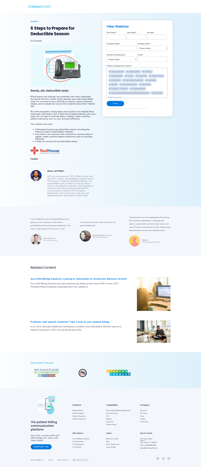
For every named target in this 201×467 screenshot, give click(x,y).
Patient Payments (78, 416)
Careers (143, 419)
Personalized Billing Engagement (118, 410)
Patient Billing (77, 410)
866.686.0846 (151, 445)
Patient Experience (79, 419)
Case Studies (111, 447)
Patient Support (78, 413)
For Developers (78, 444)
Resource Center (112, 439)
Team (142, 416)
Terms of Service (62, 460)
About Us (143, 410)
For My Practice (78, 441)
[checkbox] (116, 71)
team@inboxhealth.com (148, 448)
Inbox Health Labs (113, 444)
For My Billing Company (81, 439)
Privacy (51, 460)
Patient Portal (111, 424)
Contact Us (41, 447)
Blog (108, 441)
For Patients (76, 447)
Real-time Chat (111, 413)
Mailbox (109, 419)
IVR (107, 416)
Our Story (143, 413)
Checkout (109, 422)
